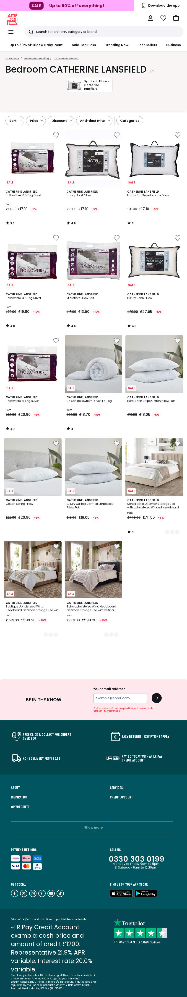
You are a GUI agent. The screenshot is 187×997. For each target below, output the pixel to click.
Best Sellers (147, 45)
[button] (176, 18)
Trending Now (116, 45)
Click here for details (73, 919)
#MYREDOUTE (20, 807)
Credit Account (121, 797)
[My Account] (150, 18)
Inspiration (19, 797)
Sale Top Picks (84, 45)
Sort (13, 120)
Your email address (109, 689)
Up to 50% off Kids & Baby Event (36, 45)
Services (116, 787)
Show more (93, 827)
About (15, 787)
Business (173, 45)
